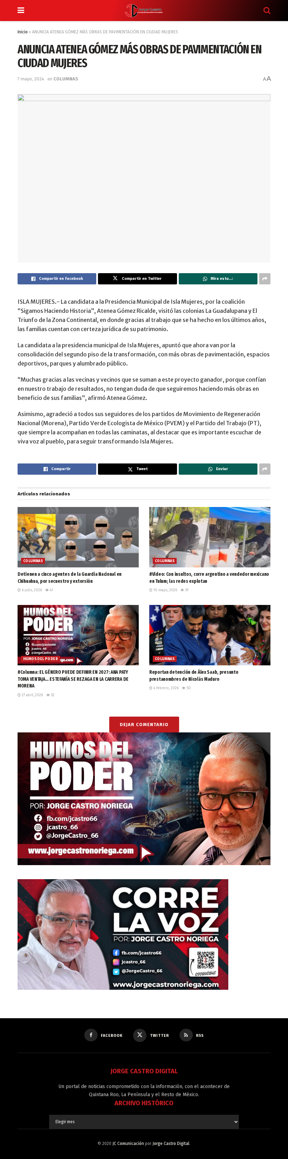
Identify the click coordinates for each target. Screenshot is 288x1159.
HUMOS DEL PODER (40, 659)
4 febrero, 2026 (165, 688)
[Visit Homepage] (144, 11)
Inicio (23, 31)
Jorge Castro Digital (170, 1143)
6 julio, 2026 (31, 590)
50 (188, 688)
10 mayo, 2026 (164, 590)
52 (52, 695)
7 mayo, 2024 (31, 78)
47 (51, 590)
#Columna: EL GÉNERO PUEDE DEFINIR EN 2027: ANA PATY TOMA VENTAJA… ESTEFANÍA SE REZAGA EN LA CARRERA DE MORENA (73, 679)
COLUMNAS (65, 78)
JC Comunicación (128, 1143)
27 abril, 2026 (32, 695)
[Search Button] (266, 10)
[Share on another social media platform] (264, 278)
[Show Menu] (21, 10)
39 (186, 590)
